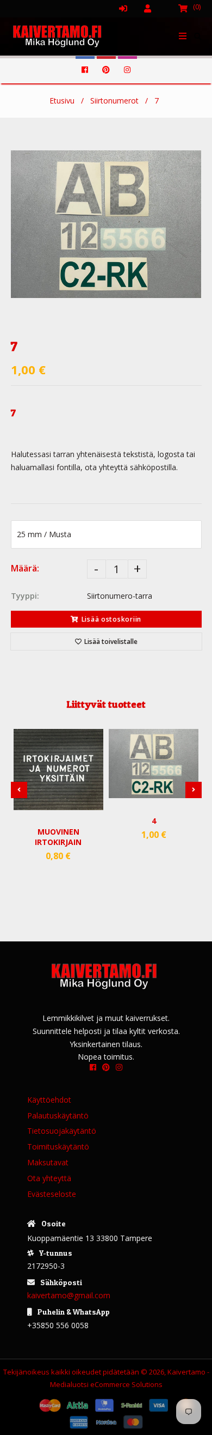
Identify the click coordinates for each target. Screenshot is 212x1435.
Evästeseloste (51, 1194)
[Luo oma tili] (152, 8)
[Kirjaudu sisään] (127, 8)
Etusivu (61, 100)
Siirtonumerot (114, 100)
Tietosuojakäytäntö (61, 1131)
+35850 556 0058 (58, 1325)
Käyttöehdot (49, 1100)
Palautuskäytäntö (58, 1115)
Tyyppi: (25, 596)
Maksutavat (47, 1162)
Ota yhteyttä (49, 1178)
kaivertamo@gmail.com (68, 1295)
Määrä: (25, 568)
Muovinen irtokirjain (58, 836)
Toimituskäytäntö (58, 1146)
